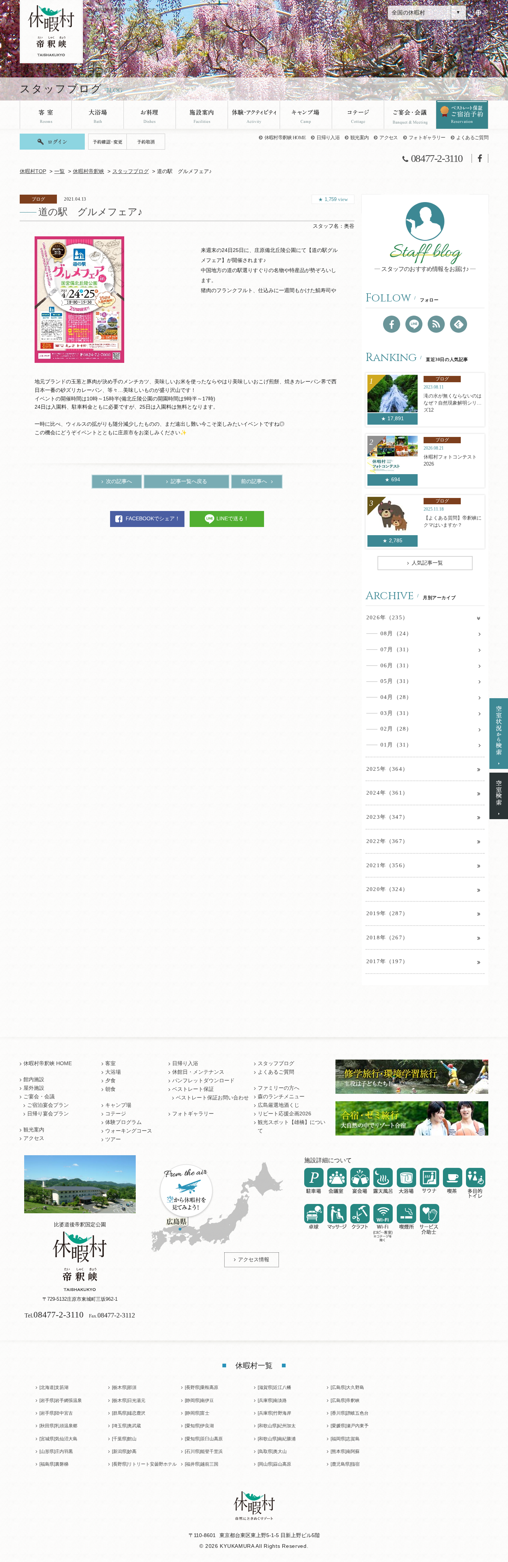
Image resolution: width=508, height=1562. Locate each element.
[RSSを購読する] (436, 324)
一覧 (59, 171)
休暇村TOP (33, 171)
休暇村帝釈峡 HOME (285, 137)
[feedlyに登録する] (458, 324)
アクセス (388, 137)
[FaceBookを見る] (391, 324)
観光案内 (359, 137)
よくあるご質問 (472, 137)
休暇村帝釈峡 (88, 171)
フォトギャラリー (427, 137)
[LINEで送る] (413, 324)
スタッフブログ (130, 171)
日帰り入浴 (328, 137)
